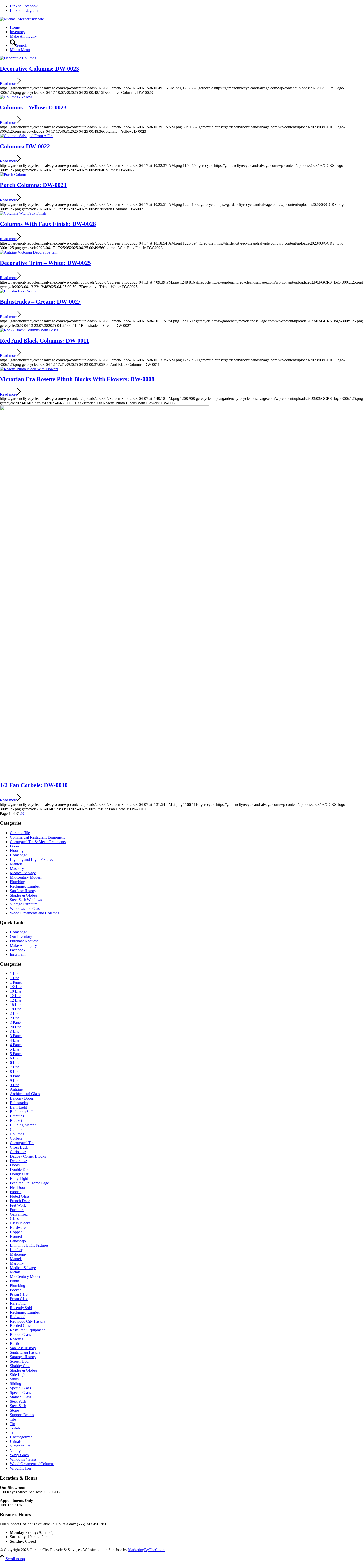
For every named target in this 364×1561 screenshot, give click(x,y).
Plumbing (17, 882)
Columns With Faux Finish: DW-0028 (48, 224)
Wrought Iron (20, 1468)
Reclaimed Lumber (25, 886)
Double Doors (21, 1169)
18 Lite (15, 1005)
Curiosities (18, 1152)
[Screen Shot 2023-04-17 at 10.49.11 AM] (18, 58)
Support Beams (22, 1415)
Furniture (17, 1210)
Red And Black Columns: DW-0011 (44, 340)
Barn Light (18, 1107)
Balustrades (19, 1103)
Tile (13, 1419)
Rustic (15, 1343)
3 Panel (16, 1036)
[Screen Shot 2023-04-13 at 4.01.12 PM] (18, 291)
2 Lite (14, 1013)
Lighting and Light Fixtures (31, 859)
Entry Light (19, 1178)
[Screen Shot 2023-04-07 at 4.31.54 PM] (104, 409)
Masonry (17, 868)
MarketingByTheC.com (146, 1550)
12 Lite (15, 996)
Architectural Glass (25, 1094)
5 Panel (16, 1054)
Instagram (17, 954)
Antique (16, 1089)
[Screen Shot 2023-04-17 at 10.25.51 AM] (14, 174)
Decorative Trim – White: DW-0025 (45, 263)
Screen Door (20, 1361)
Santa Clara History (25, 1352)
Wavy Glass (19, 1455)
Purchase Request (24, 941)
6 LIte (14, 1062)
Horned (16, 1236)
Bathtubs (17, 1116)
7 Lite (14, 1067)
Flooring (16, 850)
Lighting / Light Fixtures (29, 1245)
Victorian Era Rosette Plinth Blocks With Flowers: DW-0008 (77, 379)
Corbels (16, 1138)
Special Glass (20, 1388)
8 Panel (16, 1076)
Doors (15, 846)
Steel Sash (18, 1401)
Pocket (15, 1290)
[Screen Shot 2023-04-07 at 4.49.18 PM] (29, 369)
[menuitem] (187, 27)
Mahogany (18, 1254)
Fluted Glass (19, 1196)
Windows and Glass (25, 908)
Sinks (14, 1379)
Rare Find (18, 1303)
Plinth (14, 1281)
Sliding (15, 1383)
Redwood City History (28, 1321)
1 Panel (16, 982)
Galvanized (19, 1214)
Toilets (15, 1428)
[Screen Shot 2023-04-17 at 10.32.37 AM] (26, 136)
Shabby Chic (20, 1366)
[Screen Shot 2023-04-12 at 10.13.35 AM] (29, 330)
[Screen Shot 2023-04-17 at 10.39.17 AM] (16, 97)
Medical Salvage (23, 873)
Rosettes (16, 1339)
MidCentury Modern (26, 877)
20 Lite (15, 1027)
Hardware (18, 1227)
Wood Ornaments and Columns (34, 913)
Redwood (17, 1317)
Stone (14, 1410)
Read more (8, 83)
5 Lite (14, 1049)
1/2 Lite (16, 987)
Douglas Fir (19, 1174)
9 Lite (14, 1080)
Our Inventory (21, 936)
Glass (14, 1219)
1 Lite (14, 973)
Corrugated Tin (22, 1143)
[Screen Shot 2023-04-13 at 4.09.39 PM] (29, 252)
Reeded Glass (20, 1325)
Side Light (18, 1375)
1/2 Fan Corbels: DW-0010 (34, 785)
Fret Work (18, 1205)
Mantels (16, 864)
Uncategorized (21, 1437)
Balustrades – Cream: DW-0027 (40, 301)
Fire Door (17, 1187)
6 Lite (14, 1058)
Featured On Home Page (29, 1183)
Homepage (18, 855)
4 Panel (16, 1045)
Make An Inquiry (23, 945)
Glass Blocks (20, 1223)
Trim (13, 1432)
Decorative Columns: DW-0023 (39, 68)
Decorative (18, 1161)
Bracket (16, 1120)
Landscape (18, 1241)
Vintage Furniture (23, 904)
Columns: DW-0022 (25, 146)
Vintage (16, 1450)
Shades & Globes (23, 895)
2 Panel (16, 1022)
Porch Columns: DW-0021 (33, 185)
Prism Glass (19, 1294)
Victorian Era (20, 1446)
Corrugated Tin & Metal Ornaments (38, 842)
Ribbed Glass (20, 1334)
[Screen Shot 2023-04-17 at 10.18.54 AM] (23, 213)
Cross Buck (19, 1147)
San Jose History (23, 891)
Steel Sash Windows (26, 900)
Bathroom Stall (21, 1112)
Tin (12, 1424)
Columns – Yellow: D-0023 (33, 107)
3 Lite (14, 1031)
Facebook (17, 950)
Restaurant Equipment (27, 1330)
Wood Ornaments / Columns (32, 1464)
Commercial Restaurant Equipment (37, 837)
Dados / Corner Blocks (28, 1156)
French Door (20, 1201)
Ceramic (16, 1129)
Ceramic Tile (20, 833)
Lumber (16, 1250)
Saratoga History (23, 1357)
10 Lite (15, 991)
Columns (17, 1134)
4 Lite (14, 1040)
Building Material (23, 1125)
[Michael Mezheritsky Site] (22, 19)
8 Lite (14, 1071)
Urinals (15, 1441)
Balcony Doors (22, 1098)
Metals (15, 1272)
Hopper (16, 1232)
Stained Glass (20, 1397)
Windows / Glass (23, 1459)
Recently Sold (21, 1308)
